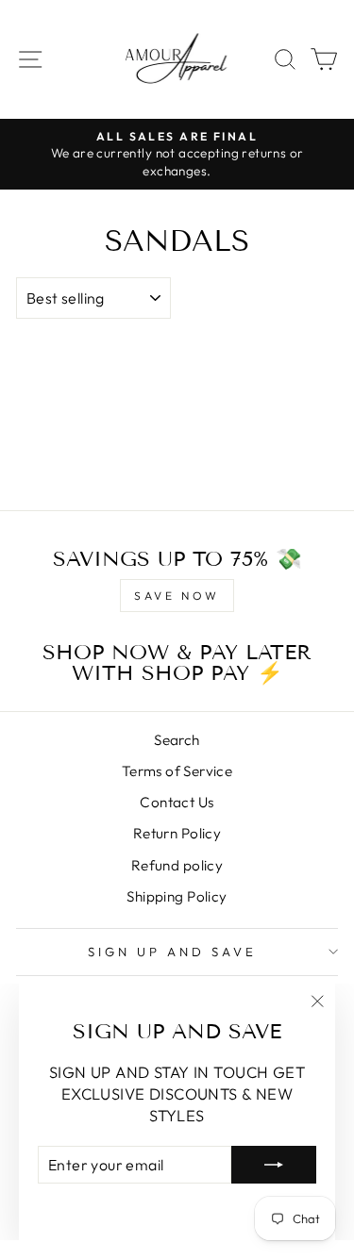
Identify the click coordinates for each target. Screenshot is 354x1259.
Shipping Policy (176, 896)
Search (176, 740)
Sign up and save (172, 951)
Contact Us (176, 802)
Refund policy (177, 865)
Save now (177, 595)
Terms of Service (177, 771)
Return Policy (177, 833)
